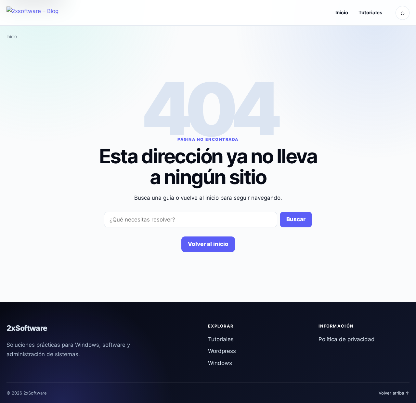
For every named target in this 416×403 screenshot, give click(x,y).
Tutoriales (370, 12)
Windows (220, 363)
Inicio (341, 12)
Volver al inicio (208, 244)
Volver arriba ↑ (394, 393)
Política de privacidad (346, 339)
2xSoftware (26, 328)
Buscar (296, 219)
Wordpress (222, 351)
